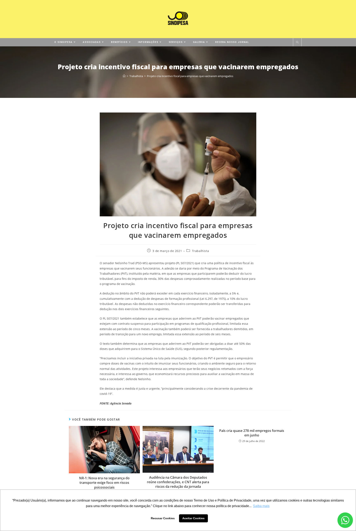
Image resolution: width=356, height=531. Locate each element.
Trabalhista (200, 251)
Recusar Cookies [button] (163, 518)
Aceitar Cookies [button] (193, 518)
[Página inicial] (124, 76)
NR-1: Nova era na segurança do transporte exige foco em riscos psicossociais (104, 483)
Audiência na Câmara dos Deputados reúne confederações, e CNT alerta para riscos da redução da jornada (178, 482)
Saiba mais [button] (261, 506)
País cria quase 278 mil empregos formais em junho (251, 432)
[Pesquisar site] (297, 42)
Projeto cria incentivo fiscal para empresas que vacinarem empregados (190, 76)
